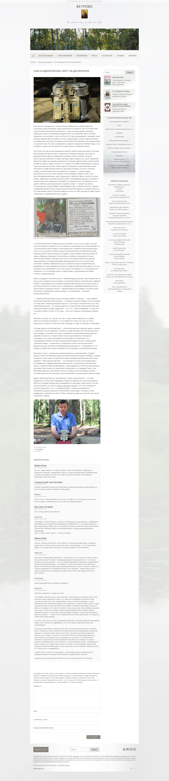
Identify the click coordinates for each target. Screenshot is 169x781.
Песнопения (81, 56)
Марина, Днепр (41, 465)
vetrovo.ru (76, 756)
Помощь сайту (41, 749)
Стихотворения (65, 56)
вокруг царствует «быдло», (67, 386)
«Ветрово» (40, 449)
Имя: (35, 711)
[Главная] (33, 55)
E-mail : (41, 719)
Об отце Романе (46, 56)
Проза (94, 56)
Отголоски (107, 56)
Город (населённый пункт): (44, 728)
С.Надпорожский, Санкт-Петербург (48, 482)
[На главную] (84, 1)
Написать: (37, 686)
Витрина (132, 56)
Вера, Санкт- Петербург (44, 507)
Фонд (50, 756)
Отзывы (120, 56)
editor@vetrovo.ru (38, 768)
